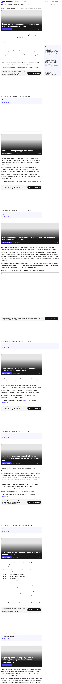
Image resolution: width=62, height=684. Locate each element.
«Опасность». (4, 402)
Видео (28, 4)
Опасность (23, 4)
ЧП (5, 4)
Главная (3, 8)
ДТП (2, 4)
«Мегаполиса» (26, 400)
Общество (10, 4)
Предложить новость (53, 1)
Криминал (16, 4)
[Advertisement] (21, 84)
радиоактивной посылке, (18, 67)
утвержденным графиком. (34, 181)
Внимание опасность (12, 8)
